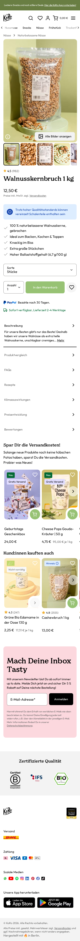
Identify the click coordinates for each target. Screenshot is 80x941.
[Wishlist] (40, 18)
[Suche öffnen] (31, 18)
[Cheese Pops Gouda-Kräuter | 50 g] (60, 507)
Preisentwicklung (15, 414)
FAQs (7, 370)
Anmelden (61, 699)
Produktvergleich (15, 355)
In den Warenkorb (45, 287)
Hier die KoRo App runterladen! (60, 5)
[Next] (78, 27)
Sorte (11, 268)
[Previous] (1, 27)
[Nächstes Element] (72, 154)
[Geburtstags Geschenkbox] (22, 507)
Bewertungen (13, 429)
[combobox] (38, 271)
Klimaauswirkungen (17, 400)
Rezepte (9, 385)
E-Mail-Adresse (22, 699)
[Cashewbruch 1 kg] (60, 595)
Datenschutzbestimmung (19, 725)
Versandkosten (37, 195)
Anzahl (11, 285)
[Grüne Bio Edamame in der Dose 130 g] (22, 595)
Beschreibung (13, 326)
